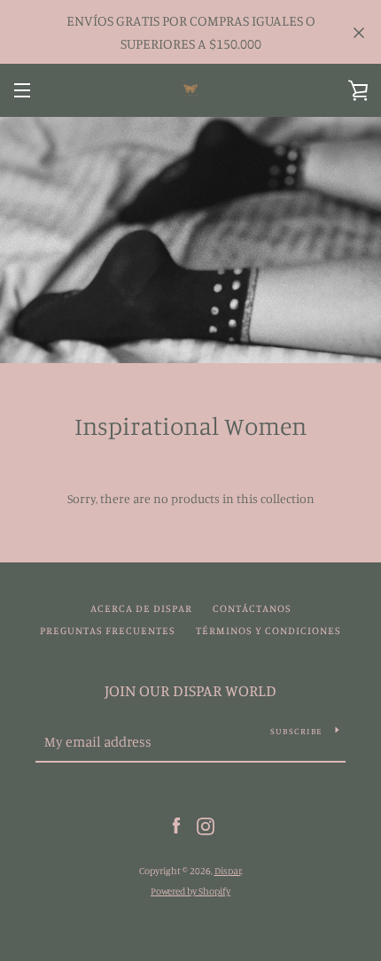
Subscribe (296, 730)
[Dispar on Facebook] (176, 825)
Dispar (227, 870)
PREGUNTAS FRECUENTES (107, 630)
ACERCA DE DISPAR (141, 608)
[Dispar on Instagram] (205, 825)
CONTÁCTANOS (252, 608)
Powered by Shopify (190, 891)
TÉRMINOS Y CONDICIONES (268, 630)
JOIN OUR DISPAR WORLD (190, 690)
